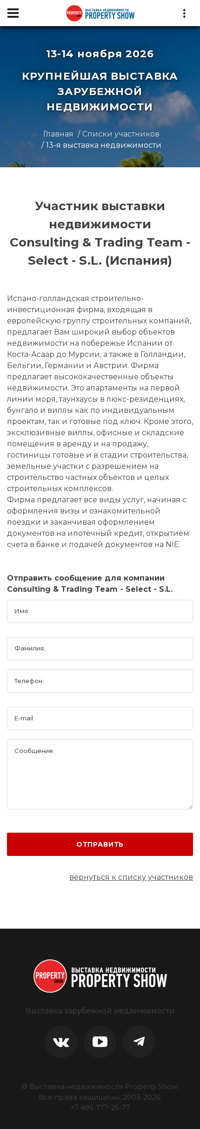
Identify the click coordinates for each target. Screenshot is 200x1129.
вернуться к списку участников (131, 877)
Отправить (100, 844)
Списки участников (121, 134)
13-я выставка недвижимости (103, 145)
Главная (58, 134)
